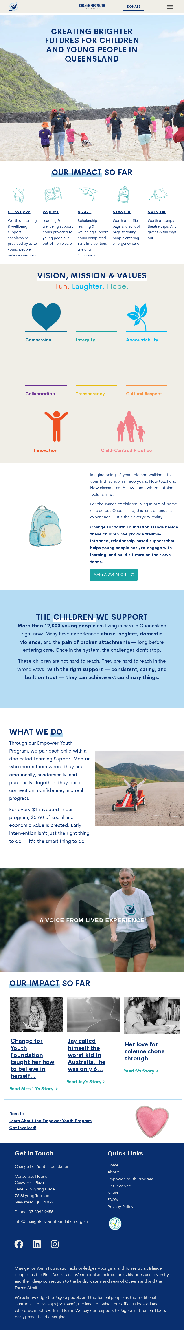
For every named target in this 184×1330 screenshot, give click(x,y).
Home (112, 1165)
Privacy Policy (120, 1207)
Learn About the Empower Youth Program (50, 1120)
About (113, 1172)
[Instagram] (55, 1244)
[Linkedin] (37, 1244)
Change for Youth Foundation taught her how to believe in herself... (32, 1058)
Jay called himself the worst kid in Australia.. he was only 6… (86, 1055)
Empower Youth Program (130, 1179)
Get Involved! (22, 1127)
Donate (16, 1113)
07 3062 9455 (41, 1212)
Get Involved (119, 1186)
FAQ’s (112, 1200)
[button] (170, 7)
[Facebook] (19, 1244)
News (112, 1193)
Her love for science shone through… (145, 1051)
